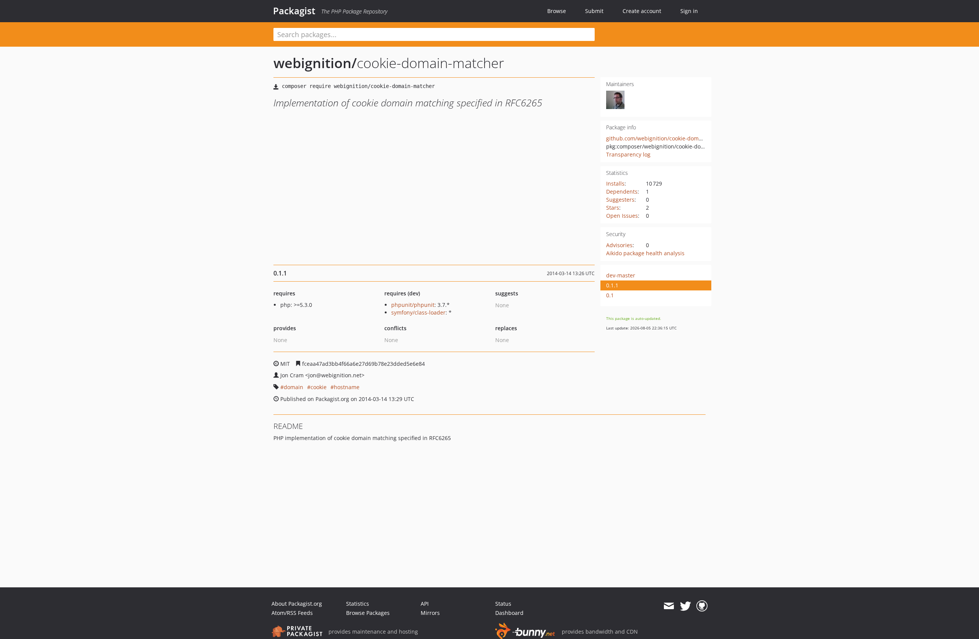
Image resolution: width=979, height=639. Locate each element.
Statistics (357, 603)
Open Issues (622, 215)
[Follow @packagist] (685, 606)
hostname (346, 387)
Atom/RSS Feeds (292, 612)
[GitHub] (701, 606)
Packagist (294, 11)
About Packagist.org (297, 603)
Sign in (689, 11)
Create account (642, 11)
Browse (556, 11)
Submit (594, 11)
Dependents (621, 191)
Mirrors (430, 612)
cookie (319, 387)
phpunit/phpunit (412, 304)
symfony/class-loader (418, 312)
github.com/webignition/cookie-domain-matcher (668, 138)
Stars (612, 207)
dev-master (620, 275)
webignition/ (315, 63)
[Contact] (668, 606)
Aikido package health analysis (645, 253)
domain (293, 387)
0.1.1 (612, 285)
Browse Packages (368, 612)
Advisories (619, 245)
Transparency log (628, 154)
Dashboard (509, 612)
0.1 (610, 295)
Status (503, 603)
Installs (615, 183)
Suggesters (620, 199)
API (425, 603)
